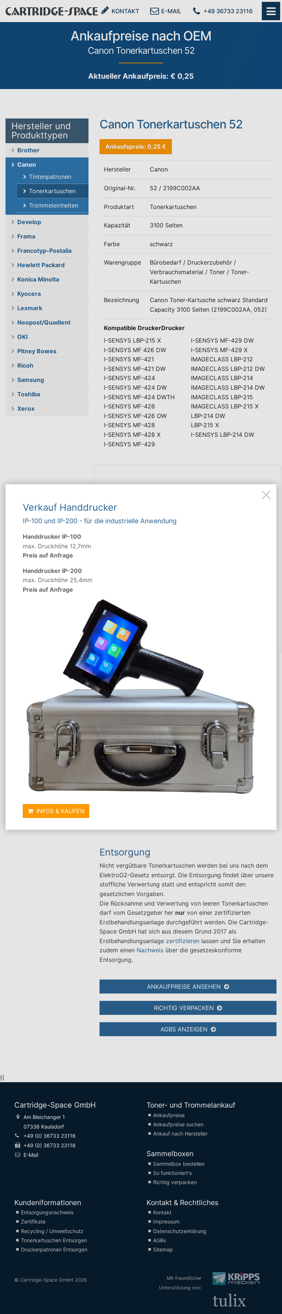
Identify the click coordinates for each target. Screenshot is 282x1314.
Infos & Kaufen (59, 811)
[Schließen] (266, 494)
